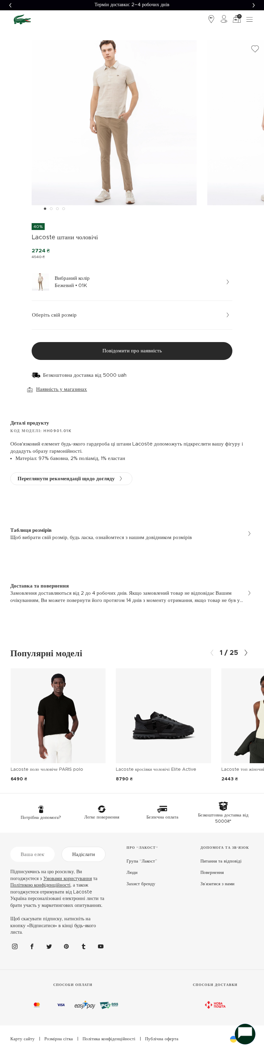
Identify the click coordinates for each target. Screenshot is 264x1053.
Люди (132, 872)
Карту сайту (22, 1039)
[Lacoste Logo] (22, 19)
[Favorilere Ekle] (255, 49)
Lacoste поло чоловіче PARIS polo (47, 769)
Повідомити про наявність (132, 350)
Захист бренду (140, 884)
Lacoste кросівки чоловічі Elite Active (156, 769)
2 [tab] (51, 208)
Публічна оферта (161, 1039)
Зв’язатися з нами (217, 884)
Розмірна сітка (58, 1039)
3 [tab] (57, 208)
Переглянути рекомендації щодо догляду (66, 478)
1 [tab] (45, 208)
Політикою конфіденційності (40, 885)
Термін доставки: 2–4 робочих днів (132, 4)
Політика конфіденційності (108, 1039)
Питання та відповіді (221, 861)
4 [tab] (63, 208)
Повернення (212, 872)
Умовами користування (67, 878)
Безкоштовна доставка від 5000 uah (84, 375)
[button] (10, 5)
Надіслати (83, 854)
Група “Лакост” (141, 861)
